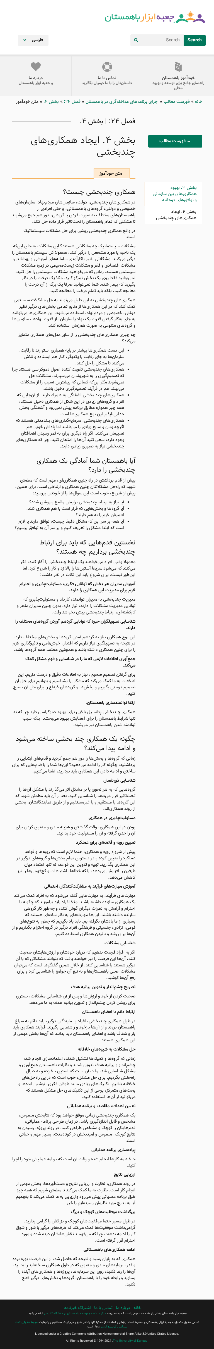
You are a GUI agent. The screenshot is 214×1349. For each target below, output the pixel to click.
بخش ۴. (50, 101)
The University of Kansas (130, 1341)
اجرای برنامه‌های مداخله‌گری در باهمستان (121, 101)
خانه (198, 101)
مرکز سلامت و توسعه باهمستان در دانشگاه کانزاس (75, 1313)
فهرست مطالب (176, 101)
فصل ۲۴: (72, 101)
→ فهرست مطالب (175, 141)
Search (195, 40)
